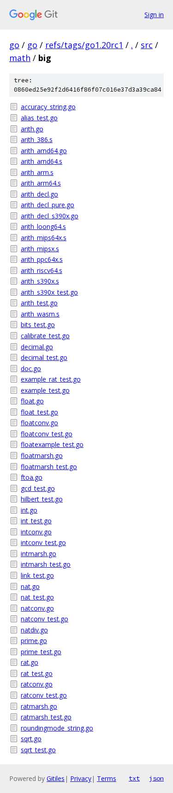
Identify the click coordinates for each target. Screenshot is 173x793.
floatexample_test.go (52, 444)
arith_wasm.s (40, 314)
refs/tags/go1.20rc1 (84, 44)
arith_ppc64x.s (42, 259)
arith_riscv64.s (41, 270)
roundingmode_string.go (57, 728)
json (156, 778)
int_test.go (36, 520)
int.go (29, 510)
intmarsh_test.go (46, 564)
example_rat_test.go (51, 379)
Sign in (154, 14)
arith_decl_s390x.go (49, 215)
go (14, 44)
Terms (106, 778)
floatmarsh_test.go (49, 466)
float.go (32, 400)
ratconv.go (37, 684)
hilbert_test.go (42, 499)
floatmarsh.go (42, 455)
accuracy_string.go (48, 106)
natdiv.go (34, 630)
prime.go (34, 640)
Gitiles (56, 778)
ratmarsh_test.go (46, 716)
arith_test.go (39, 302)
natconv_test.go (44, 618)
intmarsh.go (38, 553)
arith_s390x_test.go (49, 292)
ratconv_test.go (44, 695)
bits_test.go (38, 324)
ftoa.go (31, 477)
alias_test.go (39, 117)
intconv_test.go (43, 542)
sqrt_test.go (38, 749)
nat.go (30, 586)
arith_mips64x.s (43, 237)
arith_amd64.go (44, 150)
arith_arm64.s (41, 183)
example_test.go (45, 390)
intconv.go (36, 531)
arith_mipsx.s (40, 248)
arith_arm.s (37, 172)
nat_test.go (37, 597)
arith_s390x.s (40, 281)
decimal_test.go (44, 357)
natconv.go (37, 608)
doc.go (31, 368)
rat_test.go (37, 673)
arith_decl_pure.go (47, 204)
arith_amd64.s (41, 161)
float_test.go (39, 412)
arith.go (32, 128)
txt (134, 778)
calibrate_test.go (45, 335)
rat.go (29, 662)
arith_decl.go (39, 194)
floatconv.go (39, 422)
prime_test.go (41, 651)
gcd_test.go (38, 488)
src (147, 44)
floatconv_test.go (46, 433)
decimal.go (37, 346)
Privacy (80, 778)
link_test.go (37, 575)
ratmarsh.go (39, 706)
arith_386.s (37, 139)
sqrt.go (31, 738)
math (19, 57)
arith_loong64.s (43, 226)
